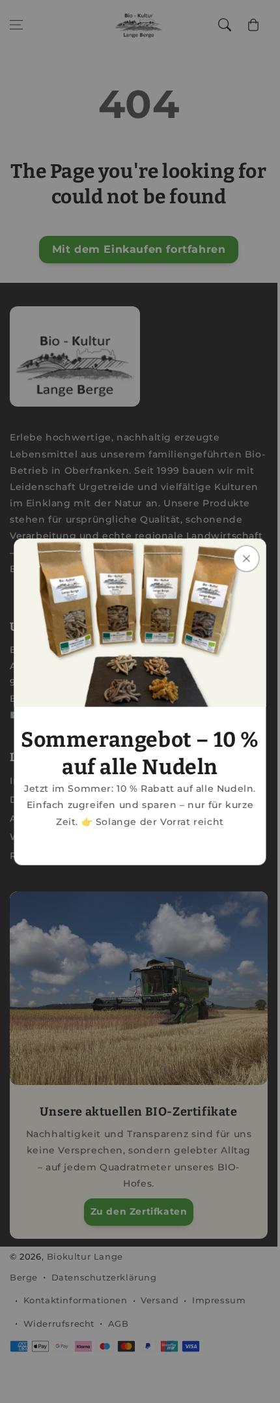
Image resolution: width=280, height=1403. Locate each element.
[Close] (247, 558)
